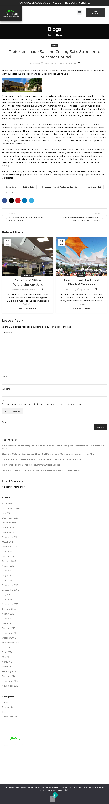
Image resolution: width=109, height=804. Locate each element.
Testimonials (8, 707)
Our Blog (62, 771)
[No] (52, 799)
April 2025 (7, 503)
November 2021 (10, 537)
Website (6, 389)
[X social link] (11, 200)
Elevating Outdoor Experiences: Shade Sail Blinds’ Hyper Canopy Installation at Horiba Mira (48, 454)
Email (5, 376)
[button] (79, 12)
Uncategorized (9, 716)
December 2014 (10, 633)
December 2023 (10, 518)
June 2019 (7, 551)
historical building (74, 174)
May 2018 (6, 575)
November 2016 (10, 585)
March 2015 (8, 623)
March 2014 (8, 666)
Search (5, 422)
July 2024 (7, 513)
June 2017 (7, 580)
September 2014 (10, 642)
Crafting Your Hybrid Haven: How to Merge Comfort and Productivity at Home (41, 459)
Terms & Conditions (44, 778)
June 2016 (7, 599)
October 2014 (9, 638)
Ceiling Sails (28, 187)
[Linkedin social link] (24, 200)
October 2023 (9, 522)
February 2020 (9, 546)
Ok (55, 795)
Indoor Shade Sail (93, 187)
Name (6, 364)
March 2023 (8, 527)
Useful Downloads (40, 771)
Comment (8, 332)
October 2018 (9, 561)
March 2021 (8, 542)
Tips (31, 275)
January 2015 (8, 628)
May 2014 (6, 657)
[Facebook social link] (4, 200)
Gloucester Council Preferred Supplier (59, 187)
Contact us (68, 778)
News (59, 35)
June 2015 (7, 618)
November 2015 (10, 604)
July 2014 (6, 647)
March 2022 (8, 532)
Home (50, 35)
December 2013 (10, 681)
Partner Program (84, 771)
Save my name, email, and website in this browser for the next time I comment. (42, 404)
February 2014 (9, 671)
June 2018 (7, 570)
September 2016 (10, 590)
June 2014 (7, 652)
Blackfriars (58, 99)
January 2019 (8, 556)
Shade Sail (10, 193)
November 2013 (10, 686)
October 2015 (9, 609)
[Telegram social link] (31, 200)
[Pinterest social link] (18, 200)
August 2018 (8, 566)
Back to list (54, 216)
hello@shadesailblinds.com (68, 747)
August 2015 (8, 614)
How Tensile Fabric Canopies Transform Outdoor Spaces (31, 465)
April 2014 (7, 662)
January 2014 (8, 676)
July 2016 (6, 594)
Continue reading (27, 308)
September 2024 (10, 508)
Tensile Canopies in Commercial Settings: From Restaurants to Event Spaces (41, 470)
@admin (48, 63)
